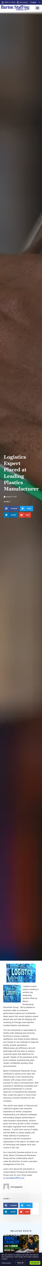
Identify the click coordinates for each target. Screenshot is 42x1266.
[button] (37, 8)
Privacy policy (6, 1263)
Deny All (20, 1263)
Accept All (35, 1263)
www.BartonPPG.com (14, 1178)
